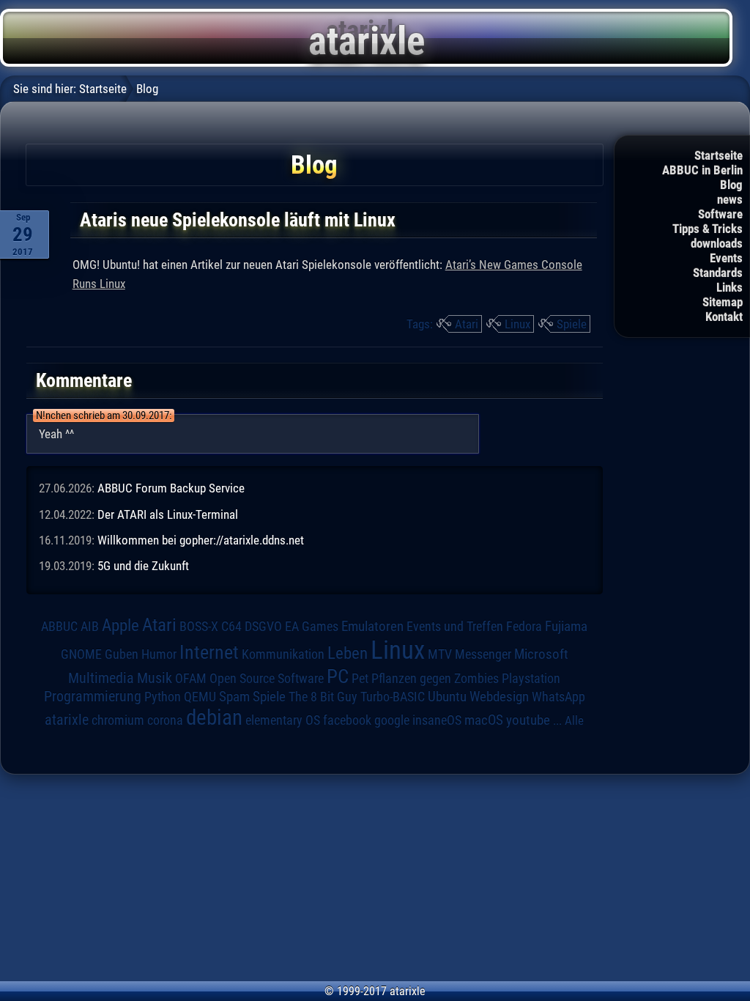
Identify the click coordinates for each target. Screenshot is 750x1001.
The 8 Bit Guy (323, 696)
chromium (118, 720)
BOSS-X (198, 626)
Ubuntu (447, 697)
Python (162, 697)
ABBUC (59, 626)
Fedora (524, 626)
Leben (347, 653)
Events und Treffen (454, 626)
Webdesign (499, 697)
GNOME (81, 654)
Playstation (531, 678)
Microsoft (541, 654)
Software (720, 214)
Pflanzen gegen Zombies (435, 678)
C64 (231, 626)
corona (165, 720)
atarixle (67, 719)
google (391, 720)
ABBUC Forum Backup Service (171, 488)
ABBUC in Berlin (702, 170)
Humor (159, 654)
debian (214, 717)
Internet (209, 652)
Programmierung (92, 696)
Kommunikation (283, 654)
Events (726, 258)
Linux (517, 324)
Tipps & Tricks (707, 228)
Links (729, 287)
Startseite (718, 155)
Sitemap (722, 302)
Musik (154, 678)
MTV (440, 654)
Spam (234, 697)
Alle (574, 720)
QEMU (200, 697)
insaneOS (436, 720)
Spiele (572, 324)
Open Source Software (266, 678)
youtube (528, 720)
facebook (347, 720)
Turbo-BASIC (392, 696)
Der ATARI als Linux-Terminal (167, 514)
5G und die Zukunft (143, 565)
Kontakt (724, 316)
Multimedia (101, 678)
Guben (121, 654)
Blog (731, 184)
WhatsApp (558, 697)
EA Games (311, 626)
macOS (483, 720)
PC (338, 676)
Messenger (483, 654)
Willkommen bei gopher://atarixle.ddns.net (200, 540)
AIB (90, 626)
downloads (717, 243)
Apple (120, 625)
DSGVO (263, 626)
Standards (718, 272)
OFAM (191, 678)
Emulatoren (372, 626)
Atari (466, 324)
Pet (360, 678)
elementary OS (282, 720)
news (730, 199)
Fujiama (566, 626)
